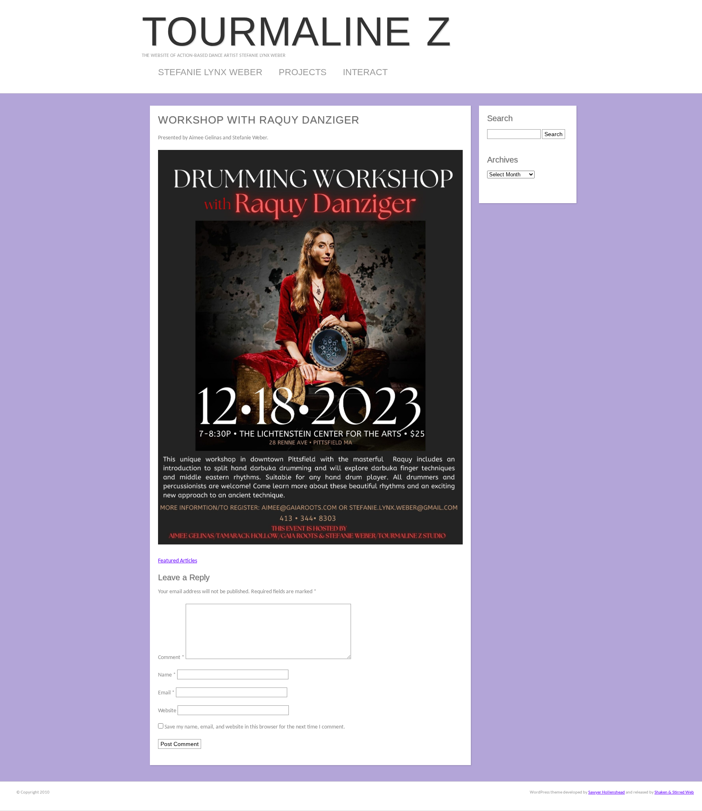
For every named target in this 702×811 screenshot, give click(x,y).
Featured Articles (177, 561)
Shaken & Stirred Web (674, 792)
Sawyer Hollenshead (606, 792)
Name (167, 675)
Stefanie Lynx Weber (210, 72)
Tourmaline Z (296, 31)
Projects (303, 72)
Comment (171, 658)
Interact (365, 72)
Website (167, 711)
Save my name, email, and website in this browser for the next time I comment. (255, 727)
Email (166, 693)
